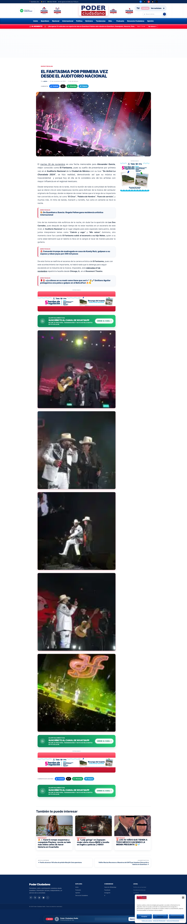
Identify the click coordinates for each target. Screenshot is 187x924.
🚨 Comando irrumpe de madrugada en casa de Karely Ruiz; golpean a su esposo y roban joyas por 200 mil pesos (75, 252)
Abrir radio (134, 919)
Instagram (107, 892)
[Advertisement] (93, 43)
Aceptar (144, 916)
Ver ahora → (152, 26)
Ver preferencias (176, 916)
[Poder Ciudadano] (93, 11)
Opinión (150, 21)
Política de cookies (147, 920)
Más (110, 21)
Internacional (67, 21)
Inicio (35, 21)
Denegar (160, 916)
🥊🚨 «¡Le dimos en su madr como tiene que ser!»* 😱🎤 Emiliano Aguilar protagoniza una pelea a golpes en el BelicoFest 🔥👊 (75, 281)
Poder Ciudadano (39, 884)
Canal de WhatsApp (110, 887)
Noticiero (89, 21)
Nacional (55, 21)
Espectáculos (47, 66)
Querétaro (45, 21)
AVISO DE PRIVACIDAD (159, 920)
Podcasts (120, 21)
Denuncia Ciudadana (135, 21)
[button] (183, 898)
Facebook (107, 890)
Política (79, 21)
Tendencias (100, 21)
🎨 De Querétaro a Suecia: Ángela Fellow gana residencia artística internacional (71, 213)
